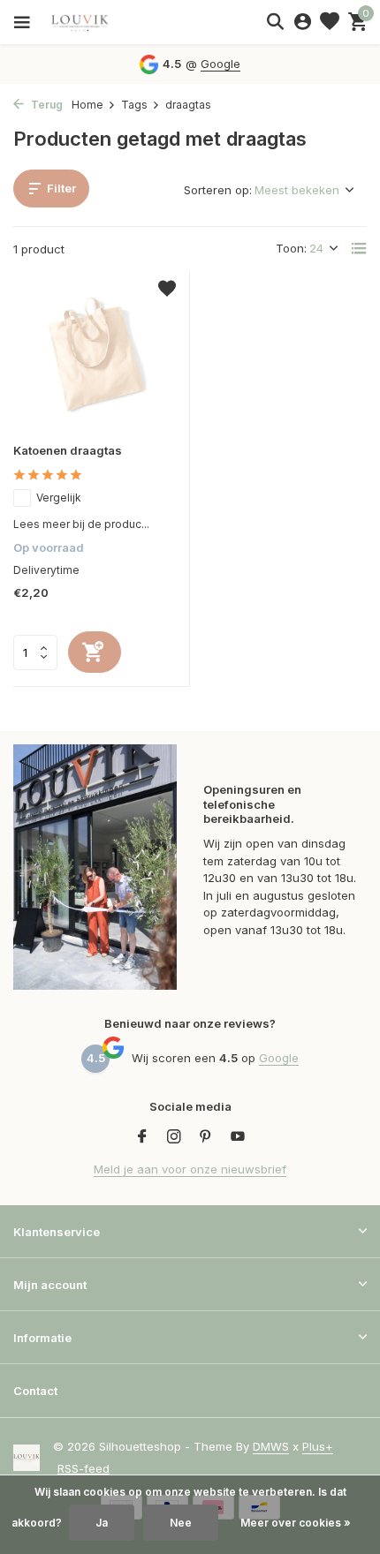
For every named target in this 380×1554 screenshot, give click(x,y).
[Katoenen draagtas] (94, 357)
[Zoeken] (275, 21)
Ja (101, 1522)
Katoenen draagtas (67, 450)
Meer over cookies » (295, 1522)
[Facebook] (142, 1137)
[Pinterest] (206, 1137)
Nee (181, 1522)
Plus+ (317, 1446)
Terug (45, 104)
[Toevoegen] (94, 652)
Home (87, 104)
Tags (134, 104)
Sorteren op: (218, 190)
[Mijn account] (302, 22)
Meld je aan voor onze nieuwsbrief (190, 1169)
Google (220, 64)
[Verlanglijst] (329, 22)
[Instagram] (174, 1137)
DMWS (271, 1446)
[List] (359, 248)
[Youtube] (238, 1137)
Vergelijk (58, 497)
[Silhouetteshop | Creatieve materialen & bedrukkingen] (93, 22)
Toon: (291, 248)
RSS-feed (83, 1468)
